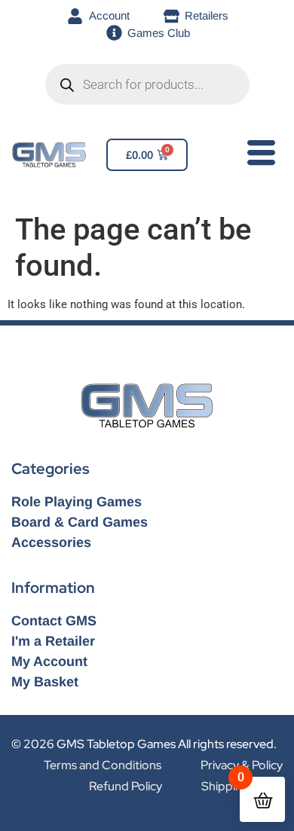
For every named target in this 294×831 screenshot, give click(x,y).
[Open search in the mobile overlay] (147, 84)
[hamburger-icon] (258, 156)
